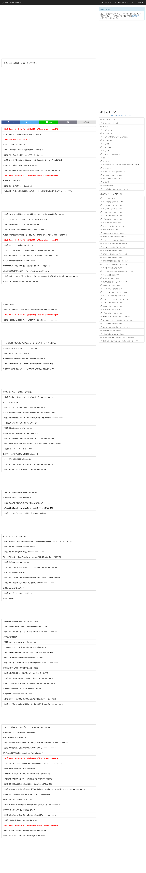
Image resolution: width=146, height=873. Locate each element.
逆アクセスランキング (122, 3)
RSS (133, 3)
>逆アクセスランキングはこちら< (121, 115)
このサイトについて (105, 3)
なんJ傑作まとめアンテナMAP (12, 2)
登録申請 (140, 3)
